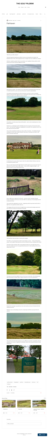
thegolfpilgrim (16, 382)
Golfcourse (33, 382)
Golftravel (8, 384)
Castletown (5, 409)
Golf (37, 382)
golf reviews (10, 386)
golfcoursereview (10, 382)
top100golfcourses (27, 382)
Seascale (20, 409)
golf (7, 386)
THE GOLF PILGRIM (25, 3)
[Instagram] (45, 7)
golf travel (14, 386)
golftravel (21, 382)
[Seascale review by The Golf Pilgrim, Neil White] (24, 403)
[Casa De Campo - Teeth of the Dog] (39, 403)
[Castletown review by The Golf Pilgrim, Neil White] (9, 403)
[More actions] (40, 20)
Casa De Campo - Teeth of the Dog (39, 410)
